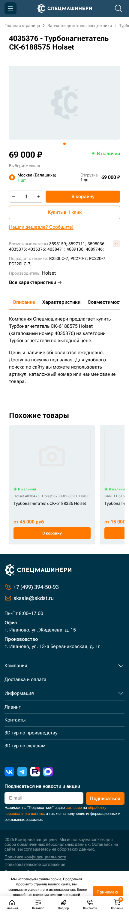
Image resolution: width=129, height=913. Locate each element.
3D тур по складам (25, 746)
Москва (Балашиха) (36, 177)
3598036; (97, 244)
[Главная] (64, 8)
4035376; (37, 249)
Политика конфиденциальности (35, 857)
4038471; (56, 249)
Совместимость (106, 302)
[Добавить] (38, 196)
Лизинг (12, 707)
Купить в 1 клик (65, 212)
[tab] (64, 144)
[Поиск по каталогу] (118, 8)
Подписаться (105, 798)
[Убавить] (13, 196)
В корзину (82, 196)
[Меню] (10, 8)
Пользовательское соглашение (34, 864)
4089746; (95, 249)
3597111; (77, 244)
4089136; (76, 249)
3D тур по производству (30, 733)
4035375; (18, 249)
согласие (74, 807)
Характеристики (61, 302)
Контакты (15, 720)
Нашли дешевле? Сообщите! (41, 227)
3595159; (58, 244)
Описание (24, 302)
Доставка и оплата (25, 679)
